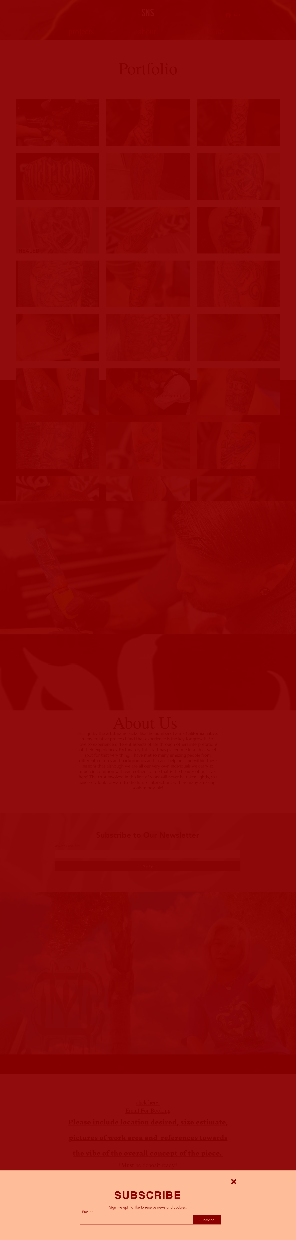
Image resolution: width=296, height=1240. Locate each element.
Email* (86, 1211)
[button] (233, 1182)
